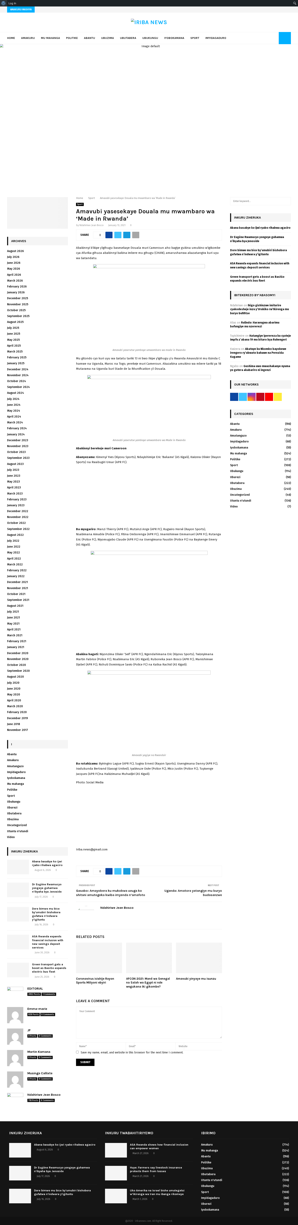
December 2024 (17, 369)
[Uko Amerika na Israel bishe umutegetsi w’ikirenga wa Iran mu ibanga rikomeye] (116, 1196)
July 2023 (13, 470)
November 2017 (17, 730)
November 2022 (17, 517)
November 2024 (18, 375)
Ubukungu (150, 38)
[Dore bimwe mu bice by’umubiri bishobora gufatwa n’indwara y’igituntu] (18, 914)
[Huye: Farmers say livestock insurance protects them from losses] (116, 1173)
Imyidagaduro (215, 38)
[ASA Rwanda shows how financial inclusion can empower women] (116, 1150)
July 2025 (13, 328)
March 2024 (15, 422)
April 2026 (14, 275)
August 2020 (15, 676)
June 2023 (13, 475)
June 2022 (13, 546)
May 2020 (13, 694)
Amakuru (28, 38)
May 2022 (13, 552)
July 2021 (13, 611)
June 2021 (13, 617)
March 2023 (15, 493)
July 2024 (13, 399)
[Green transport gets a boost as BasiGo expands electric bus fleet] (18, 970)
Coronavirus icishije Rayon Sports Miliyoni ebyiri (95, 981)
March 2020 (15, 706)
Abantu (89, 38)
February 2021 (16, 641)
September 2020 (18, 671)
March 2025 (15, 351)
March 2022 (15, 564)
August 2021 (15, 606)
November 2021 (17, 588)
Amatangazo (15, 766)
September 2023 (18, 458)
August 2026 (15, 251)
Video (11, 837)
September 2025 (18, 316)
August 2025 (15, 322)
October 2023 (16, 452)
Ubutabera (128, 38)
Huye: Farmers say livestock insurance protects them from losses (156, 1169)
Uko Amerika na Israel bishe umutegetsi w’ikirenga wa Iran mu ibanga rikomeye (157, 1192)
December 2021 (17, 582)
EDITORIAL (35, 988)
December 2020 (17, 653)
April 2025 (14, 345)
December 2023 (17, 440)
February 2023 (17, 499)
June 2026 (13, 263)
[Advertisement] (149, 496)
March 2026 (15, 280)
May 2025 (13, 340)
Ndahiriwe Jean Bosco (91, 225)
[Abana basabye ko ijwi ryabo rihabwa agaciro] (18, 867)
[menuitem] (3, 3)
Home (11, 38)
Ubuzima (107, 38)
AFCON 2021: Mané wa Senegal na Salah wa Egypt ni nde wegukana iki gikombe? (148, 982)
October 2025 (16, 310)
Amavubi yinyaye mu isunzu (196, 978)
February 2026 (17, 286)
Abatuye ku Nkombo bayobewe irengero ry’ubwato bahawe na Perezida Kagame (258, 353)
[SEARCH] (287, 201)
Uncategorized (17, 825)
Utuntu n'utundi (17, 831)
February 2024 (17, 428)
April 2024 (14, 416)
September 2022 (18, 529)
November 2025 (17, 304)
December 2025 (17, 298)
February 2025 (16, 357)
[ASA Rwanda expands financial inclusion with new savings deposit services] (18, 942)
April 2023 (14, 487)
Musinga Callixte (40, 1073)
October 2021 (16, 594)
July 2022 (13, 541)
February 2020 (17, 712)
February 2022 (17, 570)
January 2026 (16, 292)
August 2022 (15, 535)
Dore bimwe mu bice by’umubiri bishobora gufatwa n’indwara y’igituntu (46, 914)
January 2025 (15, 363)
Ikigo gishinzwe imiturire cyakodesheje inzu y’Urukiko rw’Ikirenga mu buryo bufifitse (259, 309)
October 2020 (16, 665)
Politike (72, 38)
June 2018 (13, 724)
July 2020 (13, 683)
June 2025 (13, 333)
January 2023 (16, 505)
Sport (194, 38)
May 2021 (13, 623)
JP (29, 1030)
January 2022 (16, 576)
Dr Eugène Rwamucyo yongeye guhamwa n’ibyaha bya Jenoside (47, 888)
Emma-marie (37, 1009)
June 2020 (13, 688)
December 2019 (17, 718)
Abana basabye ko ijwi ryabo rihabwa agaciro (47, 863)
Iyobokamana (174, 38)
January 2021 (15, 647)
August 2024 (15, 393)
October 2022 (16, 523)
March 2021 (14, 635)
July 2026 (13, 257)
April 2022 (14, 558)
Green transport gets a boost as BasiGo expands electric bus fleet (49, 968)
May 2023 (13, 481)
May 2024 (13, 410)
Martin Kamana (38, 1052)
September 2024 (18, 387)
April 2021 (13, 629)
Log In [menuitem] (12, 3)
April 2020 (14, 700)
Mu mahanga (50, 38)
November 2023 (17, 446)
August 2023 (15, 464)
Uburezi (12, 807)
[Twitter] (274, 38)
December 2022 (17, 511)
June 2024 (13, 405)
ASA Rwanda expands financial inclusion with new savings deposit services (47, 942)
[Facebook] (270, 38)
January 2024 (16, 434)
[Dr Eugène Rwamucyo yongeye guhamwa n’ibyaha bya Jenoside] (18, 890)
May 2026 (13, 268)
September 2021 (18, 600)
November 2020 (18, 659)
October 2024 (16, 381)
